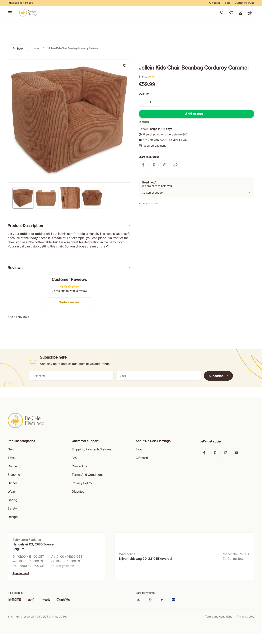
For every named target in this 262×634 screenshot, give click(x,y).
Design (13, 517)
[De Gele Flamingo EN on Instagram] (225, 452)
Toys (11, 458)
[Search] (222, 12)
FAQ (74, 458)
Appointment (20, 573)
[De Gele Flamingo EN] (28, 12)
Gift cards (214, 2)
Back (20, 48)
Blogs (227, 2)
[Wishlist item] (124, 65)
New (11, 449)
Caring (12, 500)
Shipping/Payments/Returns (91, 449)
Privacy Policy (82, 483)
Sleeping (14, 475)
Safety (12, 508)
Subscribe (216, 376)
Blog (139, 449)
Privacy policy (245, 616)
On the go (14, 466)
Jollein (152, 76)
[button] (9, 12)
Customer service (244, 2)
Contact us (79, 466)
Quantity (144, 93)
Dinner (12, 483)
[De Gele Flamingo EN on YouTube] (236, 452)
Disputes (78, 491)
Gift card (142, 458)
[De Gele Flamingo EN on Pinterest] (215, 452)
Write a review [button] (69, 302)
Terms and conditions (218, 616)
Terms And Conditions (87, 475)
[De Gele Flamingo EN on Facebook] (204, 452)
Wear (11, 491)
